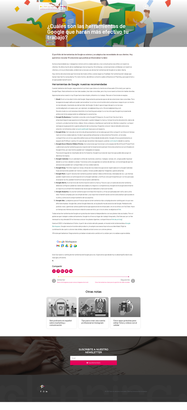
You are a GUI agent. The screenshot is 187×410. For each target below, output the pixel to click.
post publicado (83, 129)
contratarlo (114, 141)
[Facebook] (41, 391)
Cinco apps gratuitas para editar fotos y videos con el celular (125, 322)
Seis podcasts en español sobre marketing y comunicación (60, 322)
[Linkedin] (46, 391)
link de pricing (117, 219)
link (119, 209)
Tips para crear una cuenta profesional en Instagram (93, 321)
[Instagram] (44, 391)
